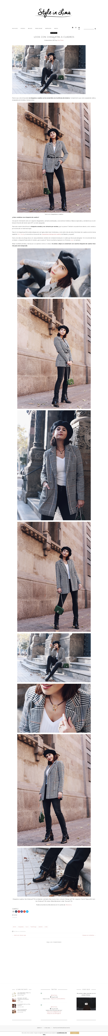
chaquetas (21, 926)
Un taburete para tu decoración (24, 993)
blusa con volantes (88, 935)
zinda (46, 926)
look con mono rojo (20, 935)
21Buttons (68, 905)
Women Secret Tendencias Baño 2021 (23, 999)
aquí (72, 240)
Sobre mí (39, 1027)
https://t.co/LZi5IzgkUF (54, 1013)
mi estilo (54, 32)
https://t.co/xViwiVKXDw (58, 998)
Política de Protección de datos (61, 1027)
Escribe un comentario (20, 931)
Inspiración (48, 28)
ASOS (14, 926)
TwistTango (34, 926)
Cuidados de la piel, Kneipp (23, 1005)
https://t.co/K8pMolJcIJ (54, 1012)
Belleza (30, 28)
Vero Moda (20, 234)
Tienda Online (38, 28)
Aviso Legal (47, 1027)
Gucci (27, 926)
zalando (40, 926)
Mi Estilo (23, 28)
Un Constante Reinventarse (22, 1010)
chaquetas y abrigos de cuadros (51, 234)
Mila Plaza (15, 28)
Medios (56, 28)
